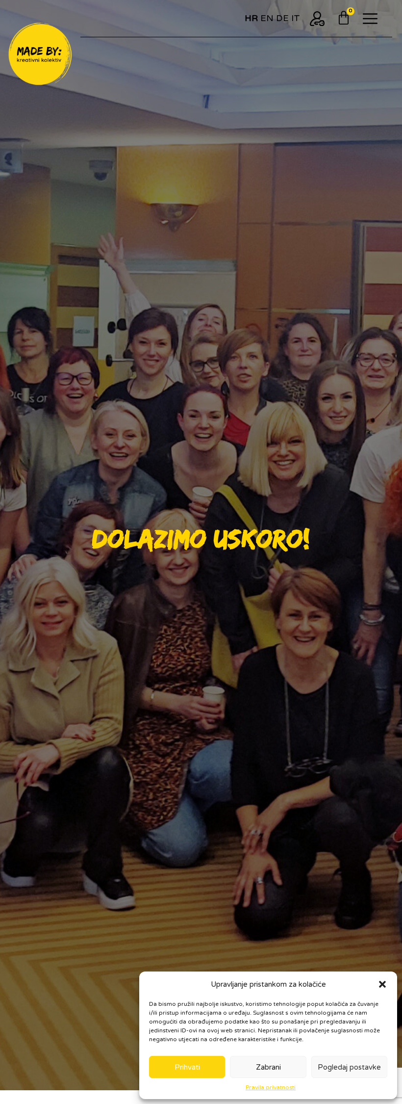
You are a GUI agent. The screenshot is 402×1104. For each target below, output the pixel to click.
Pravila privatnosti (271, 1087)
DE (282, 18)
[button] (382, 984)
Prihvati (187, 1067)
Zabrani (268, 1067)
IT (295, 18)
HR (251, 18)
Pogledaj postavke (349, 1067)
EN (267, 18)
